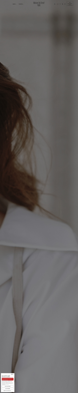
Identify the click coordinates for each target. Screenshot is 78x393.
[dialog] (7, 382)
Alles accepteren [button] (7, 386)
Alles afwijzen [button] (7, 388)
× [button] (13, 374)
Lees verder (7, 384)
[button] (8, 390)
